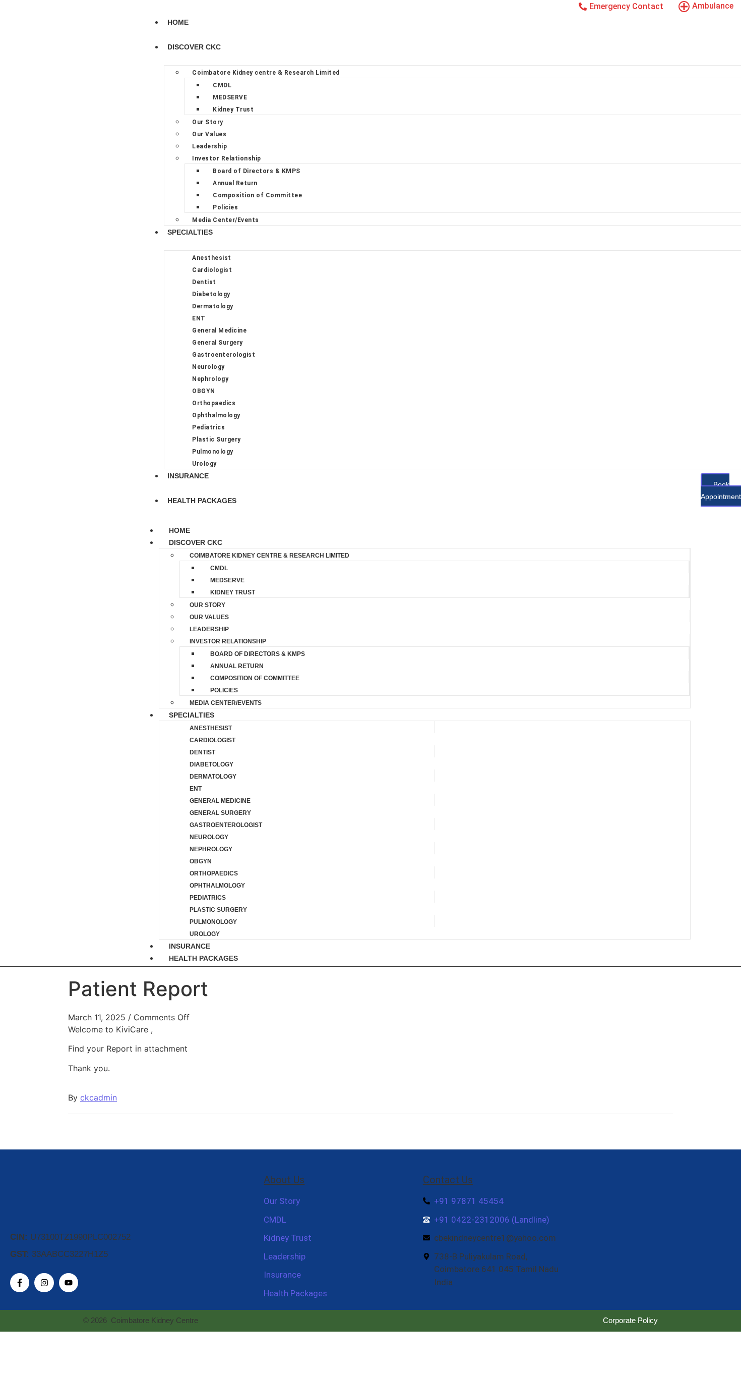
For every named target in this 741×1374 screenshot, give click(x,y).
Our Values (209, 134)
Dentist (204, 282)
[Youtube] (68, 1282)
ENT (199, 318)
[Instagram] (43, 1282)
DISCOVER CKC (194, 47)
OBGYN (203, 391)
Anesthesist (211, 257)
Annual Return (235, 183)
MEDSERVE (230, 97)
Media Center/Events (225, 220)
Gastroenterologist (223, 354)
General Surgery (217, 342)
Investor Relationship (226, 158)
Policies (225, 207)
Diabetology (211, 294)
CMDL (222, 85)
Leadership (209, 146)
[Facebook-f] (19, 1282)
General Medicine (219, 330)
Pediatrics (208, 427)
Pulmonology (212, 451)
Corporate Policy (630, 1320)
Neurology (208, 366)
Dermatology (212, 306)
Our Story (207, 122)
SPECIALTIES (190, 232)
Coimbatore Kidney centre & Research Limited (266, 72)
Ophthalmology (216, 415)
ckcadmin (98, 1097)
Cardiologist (212, 269)
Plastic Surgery (216, 439)
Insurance (188, 476)
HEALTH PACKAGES (201, 501)
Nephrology (210, 378)
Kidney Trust (233, 109)
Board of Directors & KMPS (256, 171)
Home (178, 22)
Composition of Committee (257, 195)
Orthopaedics (213, 403)
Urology (204, 463)
